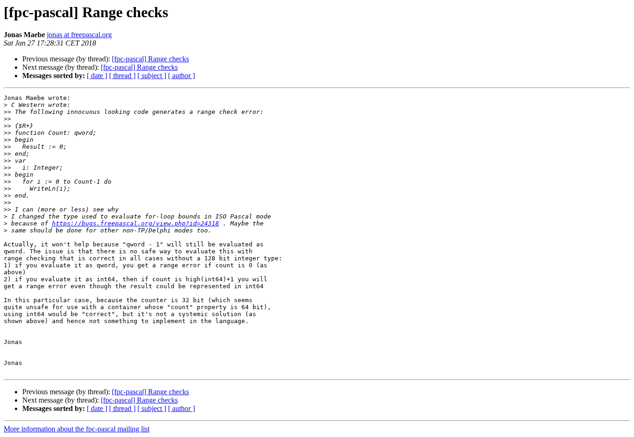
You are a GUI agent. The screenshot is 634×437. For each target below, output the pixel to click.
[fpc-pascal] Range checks (150, 59)
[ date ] (97, 75)
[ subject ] (151, 75)
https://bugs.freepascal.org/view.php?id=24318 (135, 223)
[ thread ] (122, 75)
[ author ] (181, 75)
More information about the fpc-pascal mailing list (76, 429)
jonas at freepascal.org (79, 35)
